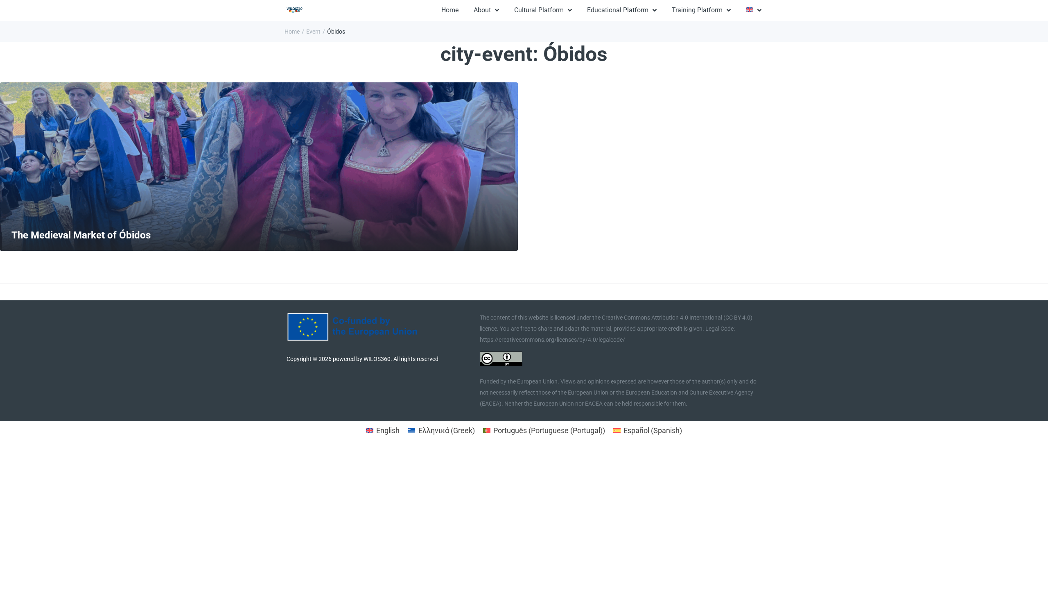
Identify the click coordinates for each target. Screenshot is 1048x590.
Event (313, 31)
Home (292, 31)
